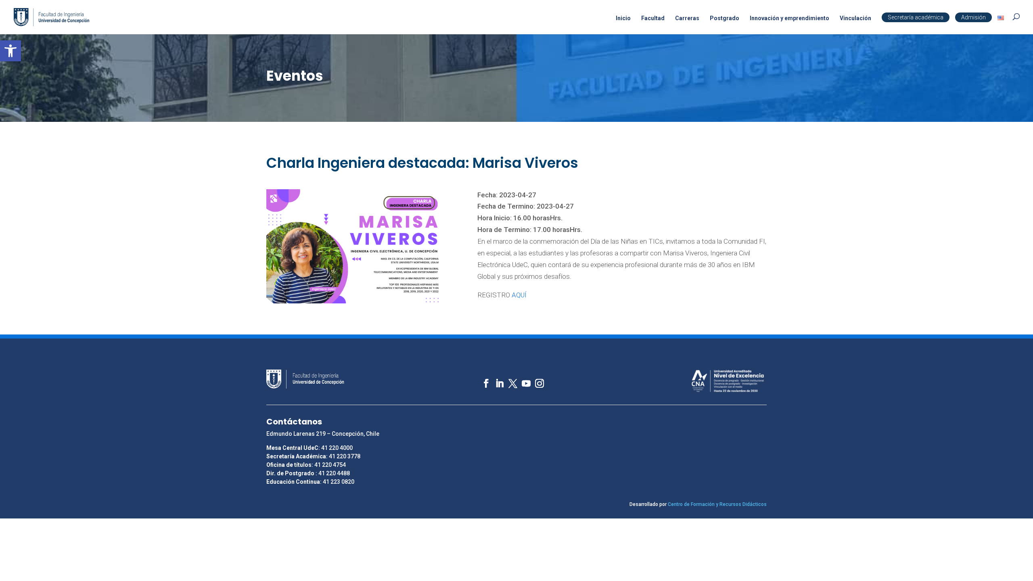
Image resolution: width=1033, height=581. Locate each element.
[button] (10, 50)
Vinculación (855, 18)
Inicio (623, 18)
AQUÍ (519, 295)
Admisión (973, 17)
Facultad (653, 18)
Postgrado (724, 18)
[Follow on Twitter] (509, 379)
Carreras (687, 18)
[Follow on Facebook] (482, 379)
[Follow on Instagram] (536, 379)
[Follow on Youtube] (522, 379)
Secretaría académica (915, 17)
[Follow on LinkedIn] (496, 379)
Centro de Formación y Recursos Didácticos (717, 504)
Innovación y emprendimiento (789, 18)
